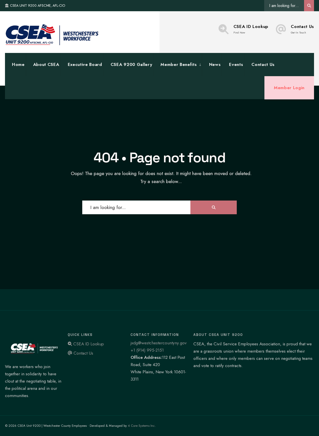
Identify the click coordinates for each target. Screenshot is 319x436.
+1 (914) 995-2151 (147, 350)
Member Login (289, 88)
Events (236, 64)
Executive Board (85, 64)
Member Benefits (178, 64)
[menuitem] (177, 64)
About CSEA (46, 64)
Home (18, 64)
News (215, 64)
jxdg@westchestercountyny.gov (159, 343)
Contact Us (302, 28)
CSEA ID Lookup (251, 28)
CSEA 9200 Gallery (131, 64)
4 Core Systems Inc (141, 425)
